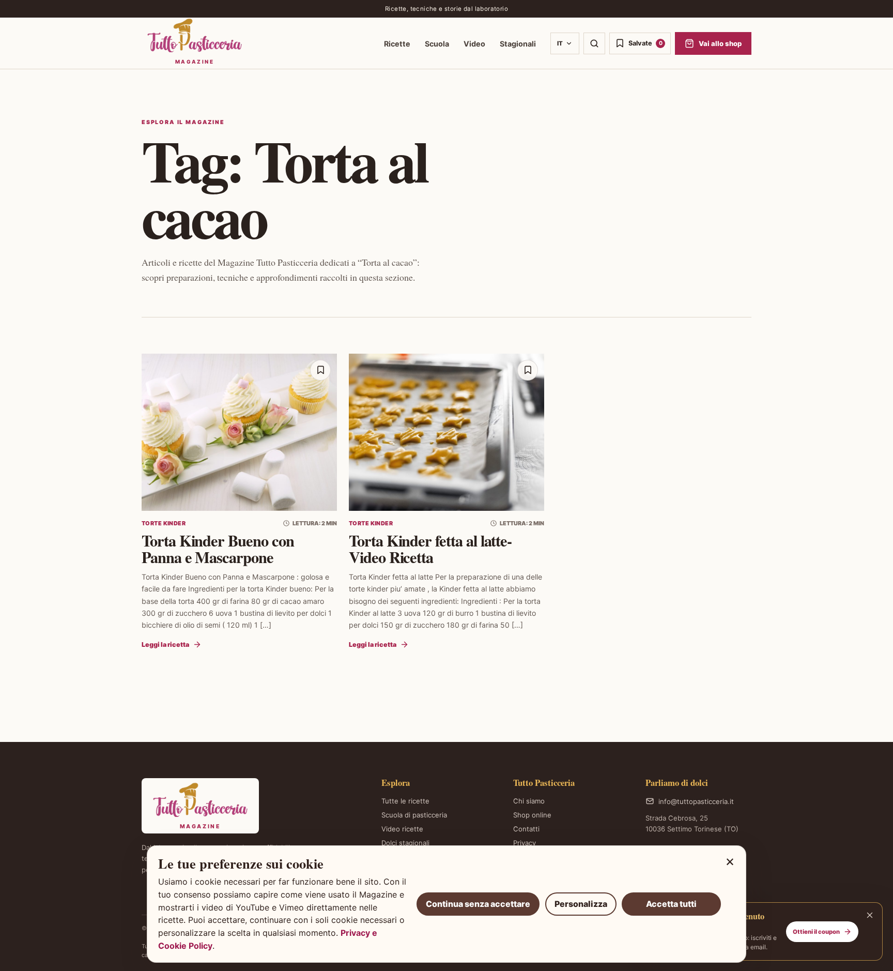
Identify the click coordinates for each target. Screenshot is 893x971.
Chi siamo (529, 801)
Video (474, 43)
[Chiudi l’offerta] (869, 915)
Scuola (437, 43)
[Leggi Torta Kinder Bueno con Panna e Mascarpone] (239, 432)
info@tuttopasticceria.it (696, 801)
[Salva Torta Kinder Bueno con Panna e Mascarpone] (320, 370)
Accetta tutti (671, 904)
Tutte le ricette (405, 801)
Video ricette (402, 829)
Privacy (524, 843)
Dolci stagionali (405, 843)
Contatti (526, 829)
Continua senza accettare (478, 904)
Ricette (397, 43)
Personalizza (581, 904)
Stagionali (518, 43)
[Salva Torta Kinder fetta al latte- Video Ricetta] (527, 370)
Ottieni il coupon (816, 931)
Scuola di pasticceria (414, 815)
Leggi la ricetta (165, 644)
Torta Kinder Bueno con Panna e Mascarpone (218, 548)
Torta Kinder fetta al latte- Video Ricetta (430, 548)
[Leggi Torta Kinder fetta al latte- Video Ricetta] (446, 432)
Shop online (532, 815)
